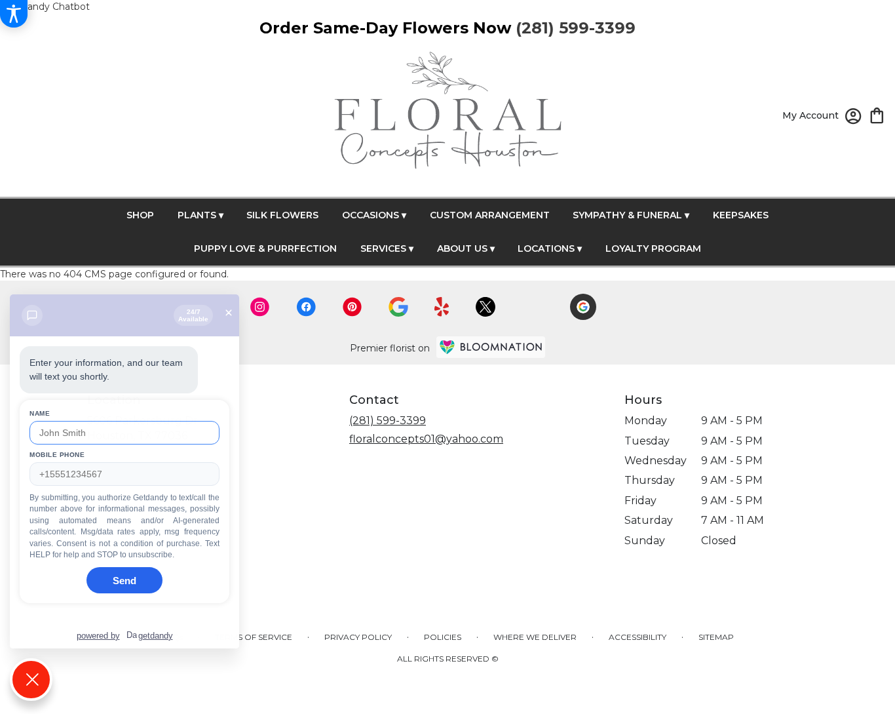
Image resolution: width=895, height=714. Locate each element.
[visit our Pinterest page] (352, 307)
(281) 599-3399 (387, 420)
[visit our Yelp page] (442, 307)
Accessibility (637, 637)
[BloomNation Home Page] (490, 347)
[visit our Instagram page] (260, 307)
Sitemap (716, 637)
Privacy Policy (358, 637)
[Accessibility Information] (14, 14)
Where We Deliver (535, 637)
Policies (442, 637)
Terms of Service (253, 637)
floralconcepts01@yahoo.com (426, 439)
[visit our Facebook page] (306, 307)
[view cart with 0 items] (877, 114)
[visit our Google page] (398, 307)
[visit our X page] (485, 307)
